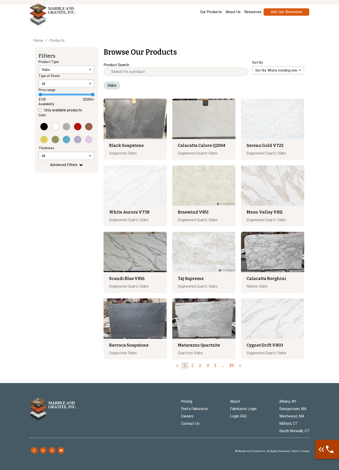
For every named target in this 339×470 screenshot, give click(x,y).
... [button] (223, 365)
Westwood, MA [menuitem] (291, 416)
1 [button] (185, 365)
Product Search (116, 65)
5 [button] (215, 365)
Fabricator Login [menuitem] (243, 409)
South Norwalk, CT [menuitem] (294, 431)
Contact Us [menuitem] (190, 423)
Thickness (46, 148)
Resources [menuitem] (253, 12)
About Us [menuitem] (233, 12)
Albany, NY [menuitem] (287, 401)
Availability (46, 104)
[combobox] (176, 72)
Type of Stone (49, 76)
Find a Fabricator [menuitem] (194, 409)
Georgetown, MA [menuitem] (292, 409)
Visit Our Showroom (286, 12)
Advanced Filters (63, 165)
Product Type (49, 62)
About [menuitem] (235, 401)
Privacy (305, 451)
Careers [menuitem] (187, 416)
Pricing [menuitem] (186, 401)
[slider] (40, 94)
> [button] (240, 365)
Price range (47, 90)
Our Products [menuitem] (211, 12)
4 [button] (208, 365)
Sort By (257, 62)
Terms (295, 451)
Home (38, 40)
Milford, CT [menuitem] (288, 423)
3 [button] (200, 365)
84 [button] (231, 365)
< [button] (177, 365)
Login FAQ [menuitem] (238, 416)
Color (42, 115)
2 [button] (192, 365)
